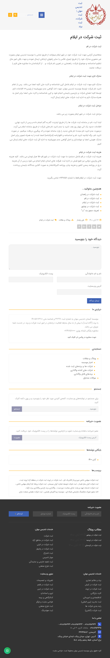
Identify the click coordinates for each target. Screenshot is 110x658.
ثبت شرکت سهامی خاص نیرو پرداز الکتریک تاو (80, 480)
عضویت (17, 437)
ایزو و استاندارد (47, 593)
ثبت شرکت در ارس (45, 589)
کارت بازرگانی (96, 593)
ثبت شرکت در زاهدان (89, 194)
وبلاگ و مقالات (64, 220)
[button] (10, 15)
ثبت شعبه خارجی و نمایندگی (41, 561)
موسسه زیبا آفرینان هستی (54, 491)
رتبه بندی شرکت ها (93, 606)
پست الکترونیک (46, 273)
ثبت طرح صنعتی (46, 566)
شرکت (58, 161)
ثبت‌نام (19, 513)
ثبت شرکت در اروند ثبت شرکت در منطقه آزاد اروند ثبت (41, 480)
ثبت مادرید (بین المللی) (91, 602)
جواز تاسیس (48, 557)
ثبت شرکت (48, 536)
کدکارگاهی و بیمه (46, 597)
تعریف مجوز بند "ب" (90, 210)
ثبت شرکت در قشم (45, 584)
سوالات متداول (89, 378)
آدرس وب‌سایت (94, 286)
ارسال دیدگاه (94, 300)
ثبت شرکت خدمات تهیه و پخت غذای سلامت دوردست (77, 487)
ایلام (81, 178)
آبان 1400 (92, 459)
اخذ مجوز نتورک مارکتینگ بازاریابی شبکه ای (81, 491)
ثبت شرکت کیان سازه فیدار (88, 484)
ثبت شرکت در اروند (93, 589)
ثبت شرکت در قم (91, 198)
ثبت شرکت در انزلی (45, 544)
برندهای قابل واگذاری (83, 374)
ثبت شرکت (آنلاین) (93, 610)
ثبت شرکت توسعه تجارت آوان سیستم (62, 484)
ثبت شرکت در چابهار (44, 548)
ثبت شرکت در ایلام (90, 202)
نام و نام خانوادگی (93, 273)
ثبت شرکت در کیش (93, 584)
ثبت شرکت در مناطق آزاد (42, 540)
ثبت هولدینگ (47, 610)
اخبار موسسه (87, 362)
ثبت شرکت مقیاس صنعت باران (30, 491)
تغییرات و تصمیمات (45, 580)
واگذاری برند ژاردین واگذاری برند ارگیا (40, 487)
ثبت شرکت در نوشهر (90, 206)
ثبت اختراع (48, 553)
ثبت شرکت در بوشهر (94, 535)
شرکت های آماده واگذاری (81, 370)
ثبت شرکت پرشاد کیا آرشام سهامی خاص (31, 484)
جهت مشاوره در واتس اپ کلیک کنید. (81, 337)
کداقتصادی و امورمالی (92, 597)
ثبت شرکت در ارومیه (93, 540)
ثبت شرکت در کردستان (93, 545)
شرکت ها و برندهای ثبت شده (79, 366)
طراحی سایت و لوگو (44, 602)
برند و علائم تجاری (93, 580)
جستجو (17, 409)
